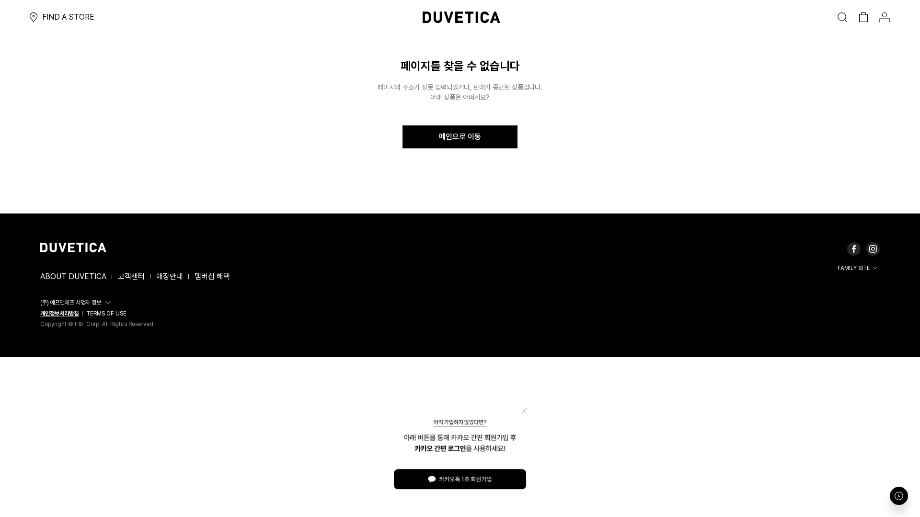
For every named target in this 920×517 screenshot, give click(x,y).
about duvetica (73, 276)
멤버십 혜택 (212, 276)
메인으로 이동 (460, 136)
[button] (77, 302)
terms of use (106, 313)
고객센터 (131, 276)
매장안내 (169, 276)
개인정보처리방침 (59, 313)
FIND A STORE (68, 17)
